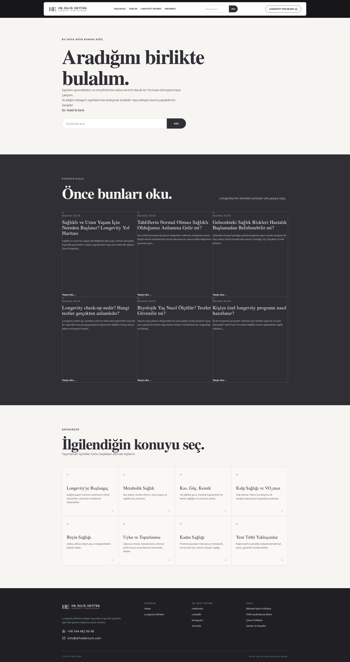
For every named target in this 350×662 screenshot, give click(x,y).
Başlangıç (120, 8)
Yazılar (133, 8)
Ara (233, 9)
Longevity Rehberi (151, 8)
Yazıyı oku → (69, 294)
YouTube (196, 625)
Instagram (197, 620)
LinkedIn (196, 614)
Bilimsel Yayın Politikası (258, 608)
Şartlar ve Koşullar (256, 625)
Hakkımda (170, 8)
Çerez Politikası (254, 620)
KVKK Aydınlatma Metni (259, 614)
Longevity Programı (283, 9)
